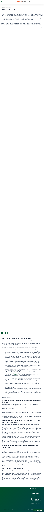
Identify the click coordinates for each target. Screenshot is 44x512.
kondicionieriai (16, 374)
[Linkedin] (35, 488)
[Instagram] (32, 488)
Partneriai (16, 509)
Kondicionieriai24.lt (27, 509)
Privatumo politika (11, 509)
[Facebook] (30, 488)
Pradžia (2, 7)
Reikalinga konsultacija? (38, 510)
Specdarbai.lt (21, 509)
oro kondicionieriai (28, 351)
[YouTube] (33, 488)
